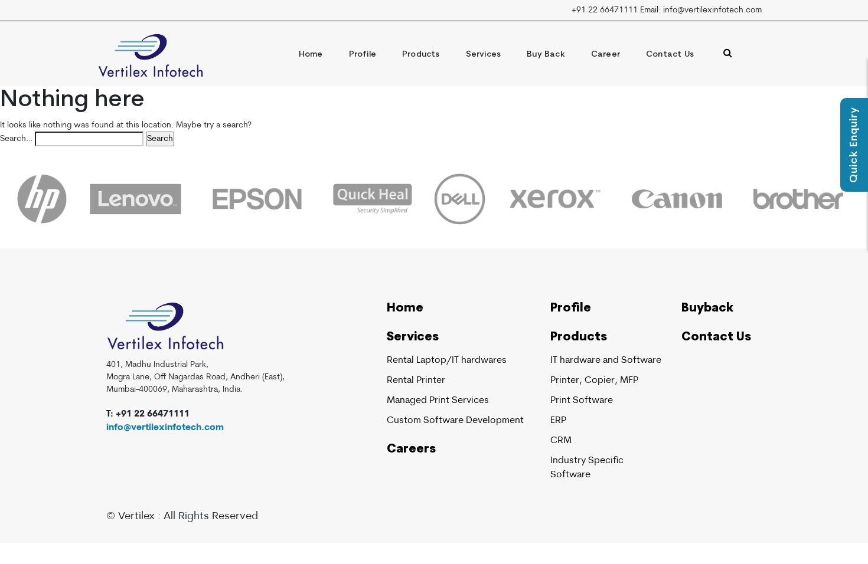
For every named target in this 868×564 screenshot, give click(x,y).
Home (311, 54)
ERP (558, 420)
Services (483, 54)
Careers (411, 449)
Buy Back (546, 54)
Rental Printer (416, 380)
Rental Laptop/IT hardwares (447, 360)
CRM (561, 440)
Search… (16, 139)
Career (605, 54)
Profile (362, 54)
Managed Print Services (438, 400)
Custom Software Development (455, 420)
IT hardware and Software (605, 360)
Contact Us (670, 54)
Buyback (707, 308)
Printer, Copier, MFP (594, 380)
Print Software (581, 400)
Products (421, 54)
